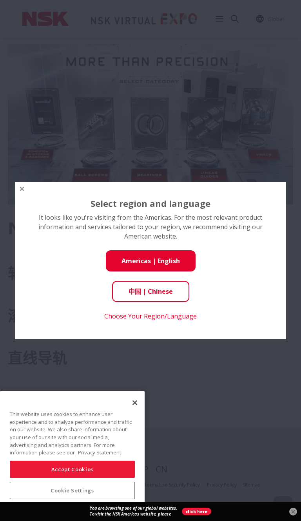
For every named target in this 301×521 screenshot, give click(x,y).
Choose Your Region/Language (150, 316)
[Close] (134, 402)
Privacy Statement (99, 452)
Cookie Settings (72, 490)
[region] (72, 453)
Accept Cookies (72, 469)
